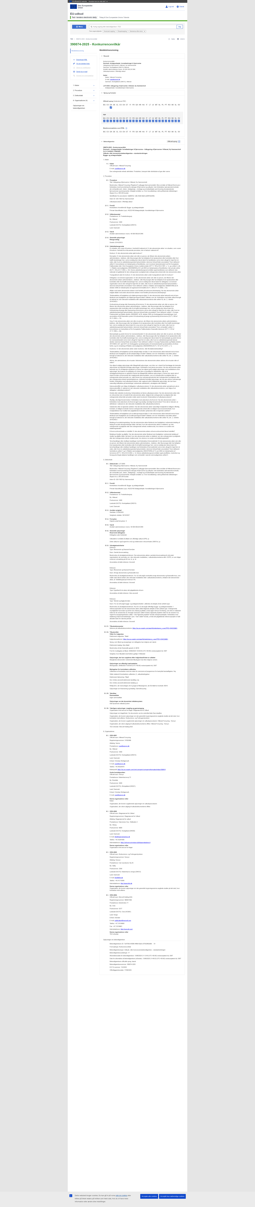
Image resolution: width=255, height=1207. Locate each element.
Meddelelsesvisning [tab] (77, 51)
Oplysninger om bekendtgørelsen (79, 107)
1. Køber (76, 85)
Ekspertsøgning (122, 31)
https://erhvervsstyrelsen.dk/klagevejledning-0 (135, 842)
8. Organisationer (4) (80, 100)
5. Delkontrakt (78, 95)
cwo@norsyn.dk (115, 79)
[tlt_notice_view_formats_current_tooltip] (179, 142)
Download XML (81, 60)
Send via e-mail (81, 72)
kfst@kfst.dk (119, 877)
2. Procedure (77, 90)
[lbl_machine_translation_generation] (126, 128)
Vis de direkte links (83, 64)
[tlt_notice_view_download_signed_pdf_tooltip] (111, 107)
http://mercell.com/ (127, 929)
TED (71, 39)
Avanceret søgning (109, 31)
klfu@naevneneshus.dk (122, 837)
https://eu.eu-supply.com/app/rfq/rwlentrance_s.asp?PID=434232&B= (155, 628)
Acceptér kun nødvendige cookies (172, 1196)
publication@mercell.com (123, 920)
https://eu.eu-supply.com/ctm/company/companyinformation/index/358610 (142, 769)
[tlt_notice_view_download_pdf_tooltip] (104, 121)
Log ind (171, 6)
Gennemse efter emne (136, 31)
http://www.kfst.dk (126, 883)
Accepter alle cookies (149, 1196)
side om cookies (121, 1195)
